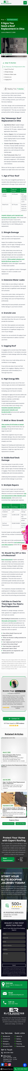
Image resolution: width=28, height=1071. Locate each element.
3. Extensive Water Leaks (10, 74)
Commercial (6, 1039)
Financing (19, 1044)
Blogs (2, 19)
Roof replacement (12, 19)
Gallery (18, 1039)
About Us (19, 1036)
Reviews (19, 1041)
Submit (14, 965)
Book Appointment (8, 859)
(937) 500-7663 (21, 1069)
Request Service (8, 1069)
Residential (6, 1036)
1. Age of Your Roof (9, 69)
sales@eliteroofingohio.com (16, 995)
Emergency (6, 1044)
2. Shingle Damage (8, 72)
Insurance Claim (7, 1046)
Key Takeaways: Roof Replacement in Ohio (14, 66)
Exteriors (5, 1041)
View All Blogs (20, 823)
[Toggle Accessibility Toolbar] (25, 1065)
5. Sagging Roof (8, 79)
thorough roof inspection (9, 621)
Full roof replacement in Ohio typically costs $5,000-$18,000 (14, 496)
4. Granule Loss (7, 77)
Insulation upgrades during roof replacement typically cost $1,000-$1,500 (11, 410)
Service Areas (20, 1046)
